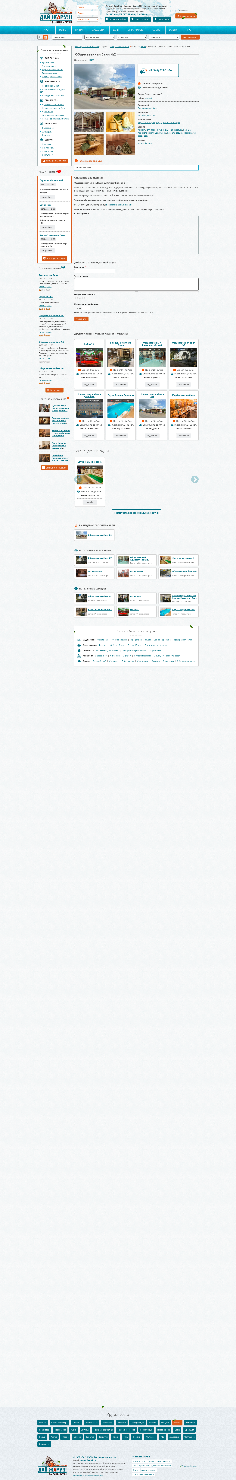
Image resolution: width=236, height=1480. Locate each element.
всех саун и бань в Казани (119, 204)
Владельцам (163, 19)
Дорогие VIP (47, 111)
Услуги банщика (145, 143)
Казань (177, 1422)
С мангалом (47, 151)
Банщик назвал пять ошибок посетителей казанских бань (60, 422)
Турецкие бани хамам (52, 69)
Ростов (54, 1437)
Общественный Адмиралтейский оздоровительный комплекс (152, 343)
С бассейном (48, 128)
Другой (142, 46)
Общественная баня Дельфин (89, 395)
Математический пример (88, 304)
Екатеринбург (137, 1422)
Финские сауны (49, 66)
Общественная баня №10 (184, 571)
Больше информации (56, 467)
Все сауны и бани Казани (87, 46)
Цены (116, 29)
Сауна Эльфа (46, 296)
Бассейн (142, 115)
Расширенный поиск (56, 160)
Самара (77, 1437)
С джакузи (46, 131)
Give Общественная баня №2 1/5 (75, 298)
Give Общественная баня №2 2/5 (78, 298)
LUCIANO (89, 344)
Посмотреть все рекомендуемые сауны (136, 512)
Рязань (65, 1437)
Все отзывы (55, 390)
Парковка (188, 133)
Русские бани (48, 62)
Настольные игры (171, 122)
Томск (115, 1437)
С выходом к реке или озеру (167, 655)
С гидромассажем (142, 655)
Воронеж (121, 1422)
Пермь (42, 1437)
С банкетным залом (186, 661)
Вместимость (135, 29)
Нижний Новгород (126, 1429)
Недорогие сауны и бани (53, 108)
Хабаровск (174, 1437)
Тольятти (103, 1437)
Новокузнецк (146, 1429)
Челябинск (189, 1437)
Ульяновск (150, 1437)
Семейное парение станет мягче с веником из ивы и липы (61, 459)
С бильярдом (48, 147)
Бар (156, 133)
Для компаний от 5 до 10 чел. (52, 90)
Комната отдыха (175, 133)
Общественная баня (119, 46)
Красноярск (60, 1429)
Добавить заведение (161, 1465)
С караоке (46, 144)
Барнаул (76, 1422)
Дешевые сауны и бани (53, 104)
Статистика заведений (143, 1474)
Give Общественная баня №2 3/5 (80, 298)
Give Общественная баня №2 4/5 (82, 298)
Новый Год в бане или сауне (55, 118)
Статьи (135, 1470)
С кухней (155, 661)
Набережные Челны (103, 1429)
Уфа (162, 1437)
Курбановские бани (183, 395)
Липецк (84, 1429)
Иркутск (165, 1422)
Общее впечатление (84, 295)
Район (46, 29)
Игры (188, 29)
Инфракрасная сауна (52, 76)
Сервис (156, 29)
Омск (177, 1429)
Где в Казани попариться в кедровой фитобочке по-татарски (59, 448)
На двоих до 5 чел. (50, 85)
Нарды (159, 122)
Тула (125, 1437)
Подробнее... (47, 197)
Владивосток (92, 1422)
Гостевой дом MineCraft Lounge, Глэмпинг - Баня (184, 596)
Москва (42, 1422)
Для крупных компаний (53, 95)
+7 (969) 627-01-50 (160, 70)
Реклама (167, 1461)
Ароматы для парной (148, 130)
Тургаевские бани (48, 275)
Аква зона (98, 29)
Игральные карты (146, 122)
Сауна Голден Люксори (121, 395)
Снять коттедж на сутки (53, 115)
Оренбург (189, 1429)
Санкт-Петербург (59, 1422)
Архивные (144, 1465)
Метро (62, 29)
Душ (149, 115)
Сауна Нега (45, 204)
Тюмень (136, 1437)
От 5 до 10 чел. (117, 645)
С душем (46, 135)
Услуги (173, 29)
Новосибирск (163, 1429)
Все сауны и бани (118, 19)
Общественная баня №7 (51, 315)
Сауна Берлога (95, 571)
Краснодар (44, 1429)
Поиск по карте (142, 19)
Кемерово (190, 1422)
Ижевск (152, 1422)
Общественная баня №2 (152, 395)
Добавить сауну (187, 16)
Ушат (153, 115)
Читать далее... (45, 286)
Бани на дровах (49, 73)
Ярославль (44, 1444)
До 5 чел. (102, 645)
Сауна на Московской (51, 180)
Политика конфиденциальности (88, 1475)
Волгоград (107, 1422)
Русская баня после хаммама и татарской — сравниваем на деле (60, 410)
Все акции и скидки (56, 258)
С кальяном (47, 155)
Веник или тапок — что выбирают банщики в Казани (61, 434)
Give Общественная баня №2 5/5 (85, 298)
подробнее (89, 384)
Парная (79, 29)
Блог (134, 1465)
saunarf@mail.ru (88, 1460)
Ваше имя (80, 267)
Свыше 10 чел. (134, 645)
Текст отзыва (81, 276)
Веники (162, 133)
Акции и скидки (148, 1470)
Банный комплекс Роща (53, 234)
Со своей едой (99, 661)
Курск (73, 1429)
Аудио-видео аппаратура (170, 130)
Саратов (90, 1437)
